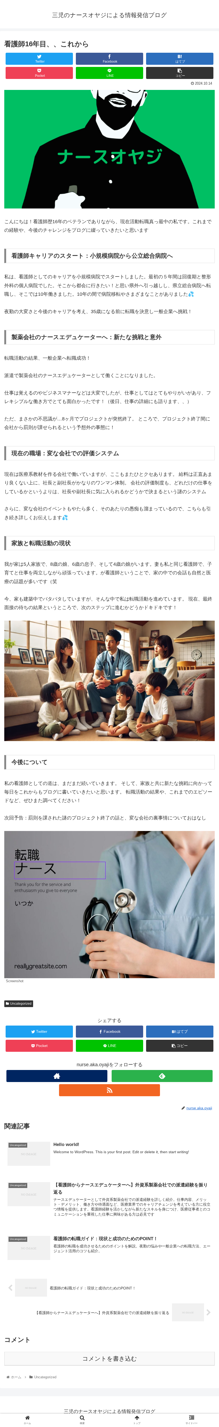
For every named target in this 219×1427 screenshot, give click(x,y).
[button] (202, 820)
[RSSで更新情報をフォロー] (109, 1090)
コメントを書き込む (109, 1358)
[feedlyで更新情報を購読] (162, 1076)
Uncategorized (21, 1003)
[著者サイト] (56, 1076)
